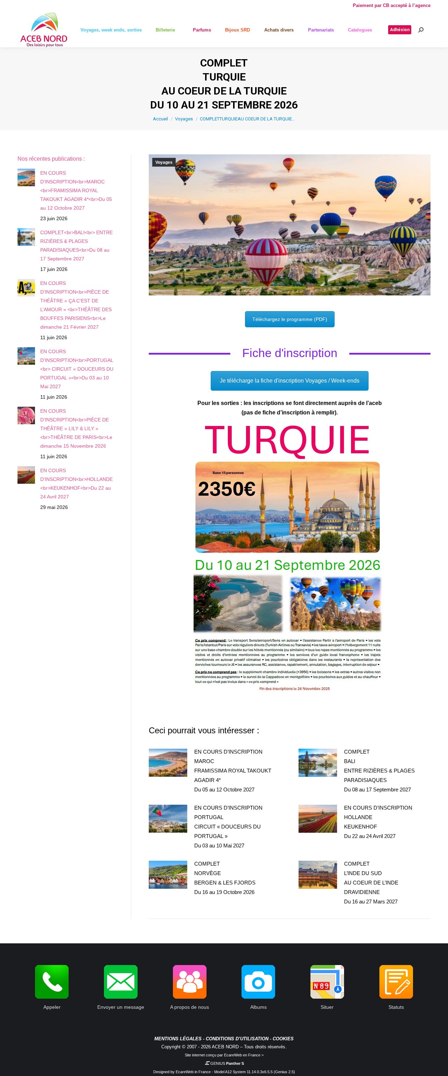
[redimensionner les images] (168, 763)
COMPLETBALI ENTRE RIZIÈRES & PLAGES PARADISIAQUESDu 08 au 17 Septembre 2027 (379, 770)
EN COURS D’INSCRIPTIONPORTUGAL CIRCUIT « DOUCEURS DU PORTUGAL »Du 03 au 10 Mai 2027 (228, 826)
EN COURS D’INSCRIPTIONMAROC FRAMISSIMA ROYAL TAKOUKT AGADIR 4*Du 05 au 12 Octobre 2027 (232, 770)
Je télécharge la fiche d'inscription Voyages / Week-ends (289, 381)
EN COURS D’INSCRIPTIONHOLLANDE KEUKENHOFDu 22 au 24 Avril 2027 (378, 822)
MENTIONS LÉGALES (178, 1038)
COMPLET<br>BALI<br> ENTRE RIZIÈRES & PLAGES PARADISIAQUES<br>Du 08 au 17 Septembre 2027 (76, 245)
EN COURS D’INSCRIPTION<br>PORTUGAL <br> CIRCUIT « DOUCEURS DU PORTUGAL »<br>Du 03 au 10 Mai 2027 (76, 369)
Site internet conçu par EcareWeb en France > (224, 1055)
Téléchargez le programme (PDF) (289, 319)
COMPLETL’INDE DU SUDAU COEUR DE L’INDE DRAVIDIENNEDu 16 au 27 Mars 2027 (371, 882)
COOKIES (283, 1038)
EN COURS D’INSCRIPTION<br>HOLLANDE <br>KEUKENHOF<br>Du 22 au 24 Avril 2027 (76, 483)
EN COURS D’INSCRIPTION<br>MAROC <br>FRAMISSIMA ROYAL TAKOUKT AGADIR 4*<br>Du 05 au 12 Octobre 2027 (76, 190)
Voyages (164, 162)
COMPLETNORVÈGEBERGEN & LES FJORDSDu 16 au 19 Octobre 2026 (224, 878)
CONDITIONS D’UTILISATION (237, 1038)
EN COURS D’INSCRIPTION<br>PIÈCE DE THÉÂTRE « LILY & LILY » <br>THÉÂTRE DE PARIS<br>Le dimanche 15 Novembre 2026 (76, 428)
